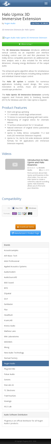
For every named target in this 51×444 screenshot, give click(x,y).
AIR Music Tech (10, 255)
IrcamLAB (8, 320)
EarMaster (8, 304)
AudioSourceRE (10, 277)
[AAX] (15, 213)
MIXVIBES (8, 342)
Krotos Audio (9, 325)
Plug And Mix (9, 369)
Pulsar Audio (9, 374)
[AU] (20, 213)
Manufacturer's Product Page (26, 233)
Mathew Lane (10, 331)
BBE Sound (9, 282)
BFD (6, 288)
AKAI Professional (11, 261)
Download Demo (26, 227)
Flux (5, 309)
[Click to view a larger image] (25, 38)
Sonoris (7, 379)
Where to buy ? (26, 44)
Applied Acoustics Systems (15, 266)
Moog (6, 347)
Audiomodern (10, 272)
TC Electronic (9, 390)
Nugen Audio (9, 363)
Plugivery (6, 3)
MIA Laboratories (11, 336)
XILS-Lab (8, 406)
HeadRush (8, 315)
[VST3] (30, 213)
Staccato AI (9, 385)
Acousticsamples (11, 250)
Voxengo (8, 401)
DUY (6, 299)
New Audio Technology (14, 352)
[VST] (25, 213)
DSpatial (7, 293)
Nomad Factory (10, 358)
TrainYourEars (10, 395)
